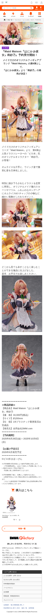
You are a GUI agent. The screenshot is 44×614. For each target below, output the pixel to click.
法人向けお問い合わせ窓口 (11, 579)
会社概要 (6, 592)
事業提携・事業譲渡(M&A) (11, 596)
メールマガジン (8, 588)
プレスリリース (8, 600)
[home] (4, 20)
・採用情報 (30, 608)
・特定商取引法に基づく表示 (11, 608)
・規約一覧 (23, 608)
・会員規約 (5, 605)
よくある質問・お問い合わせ (12, 575)
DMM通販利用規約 (9, 584)
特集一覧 (22, 528)
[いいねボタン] (14, 520)
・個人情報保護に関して (16, 605)
